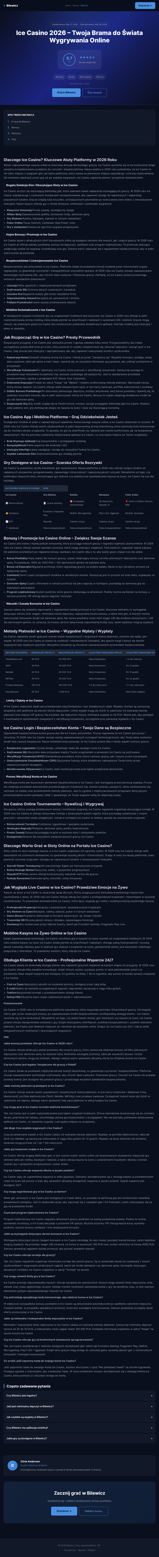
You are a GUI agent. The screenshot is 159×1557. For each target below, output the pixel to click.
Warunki (82, 1550)
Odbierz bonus (93, 1511)
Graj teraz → (145, 5)
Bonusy (15, 127)
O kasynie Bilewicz (20, 121)
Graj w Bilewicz (66, 92)
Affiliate (91, 1550)
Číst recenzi (95, 92)
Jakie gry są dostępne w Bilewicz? (26, 1438)
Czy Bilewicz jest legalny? (21, 1395)
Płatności (16, 133)
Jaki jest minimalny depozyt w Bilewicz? (30, 1406)
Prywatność (70, 1550)
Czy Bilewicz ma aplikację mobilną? (27, 1427)
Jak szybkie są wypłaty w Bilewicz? (27, 1417)
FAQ (14, 139)
